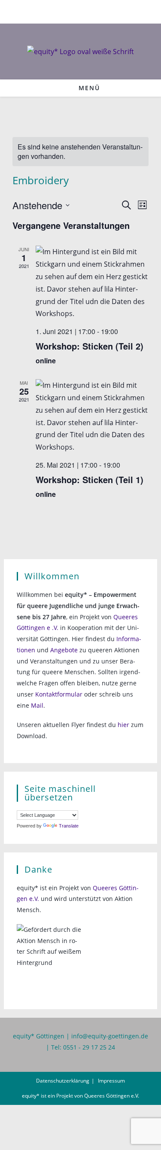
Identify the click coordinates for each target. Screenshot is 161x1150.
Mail (37, 705)
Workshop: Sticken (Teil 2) (89, 346)
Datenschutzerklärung (62, 1080)
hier (123, 725)
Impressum (111, 1080)
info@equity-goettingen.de (109, 1036)
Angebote (64, 650)
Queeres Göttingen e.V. (111, 1095)
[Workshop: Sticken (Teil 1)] (92, 416)
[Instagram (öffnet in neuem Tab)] (86, 10)
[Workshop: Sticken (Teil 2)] (92, 283)
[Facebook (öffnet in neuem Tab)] (76, 10)
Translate (69, 825)
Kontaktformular (58, 694)
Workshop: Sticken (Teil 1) (89, 479)
